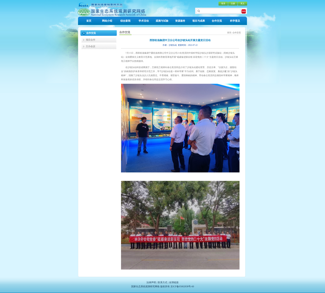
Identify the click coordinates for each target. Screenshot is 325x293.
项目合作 (90, 40)
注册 (233, 3)
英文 (243, 3)
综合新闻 (125, 20)
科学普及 (235, 20)
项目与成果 (198, 20)
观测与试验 (162, 20)
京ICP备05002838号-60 (182, 286)
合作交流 (217, 20)
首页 (88, 20)
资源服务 (180, 20)
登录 (223, 3)
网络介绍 (107, 20)
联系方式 (162, 282)
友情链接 (174, 282)
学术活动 (144, 20)
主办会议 (90, 46)
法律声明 (151, 282)
